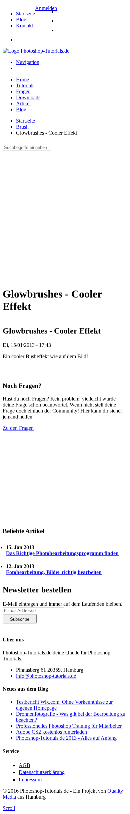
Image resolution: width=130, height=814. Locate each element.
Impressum (30, 779)
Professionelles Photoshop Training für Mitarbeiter (69, 726)
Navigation (27, 62)
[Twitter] (61, 11)
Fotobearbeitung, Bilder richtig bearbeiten (54, 572)
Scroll (9, 808)
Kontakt (24, 25)
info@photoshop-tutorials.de (46, 676)
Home (22, 79)
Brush (22, 127)
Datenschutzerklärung (26, 626)
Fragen (23, 91)
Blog (21, 19)
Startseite (25, 13)
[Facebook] (61, 21)
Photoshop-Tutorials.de (45, 51)
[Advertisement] (65, 216)
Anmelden (46, 8)
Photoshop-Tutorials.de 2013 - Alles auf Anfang (66, 738)
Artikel (23, 103)
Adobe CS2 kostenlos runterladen (51, 732)
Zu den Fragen (18, 428)
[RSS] (61, 39)
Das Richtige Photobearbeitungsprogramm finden (62, 553)
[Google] (61, 30)
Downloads (28, 97)
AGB (24, 765)
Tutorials (25, 85)
